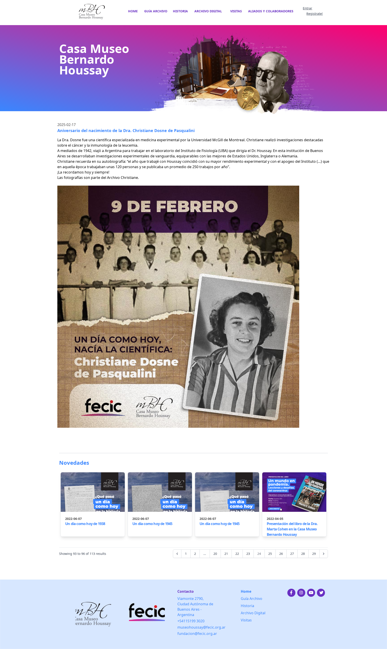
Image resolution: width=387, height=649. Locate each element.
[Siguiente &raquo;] (323, 553)
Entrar (307, 8)
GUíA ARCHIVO (155, 11)
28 (303, 553)
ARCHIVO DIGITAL (208, 11)
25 (270, 553)
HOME (133, 11)
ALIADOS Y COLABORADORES (270, 11)
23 (248, 553)
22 (237, 553)
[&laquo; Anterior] (177, 553)
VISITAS (236, 11)
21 (226, 553)
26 (281, 553)
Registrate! (314, 13)
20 (215, 553)
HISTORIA (180, 11)
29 (314, 553)
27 (292, 553)
